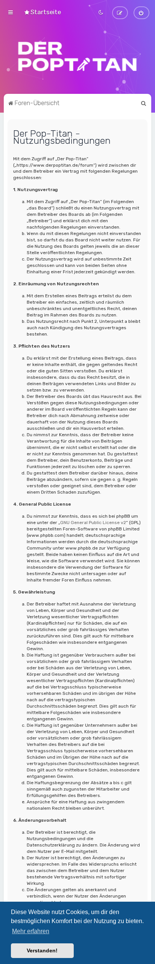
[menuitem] (42, 12)
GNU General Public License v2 (93, 522)
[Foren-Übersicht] (77, 56)
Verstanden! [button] (42, 950)
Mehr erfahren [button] (30, 931)
